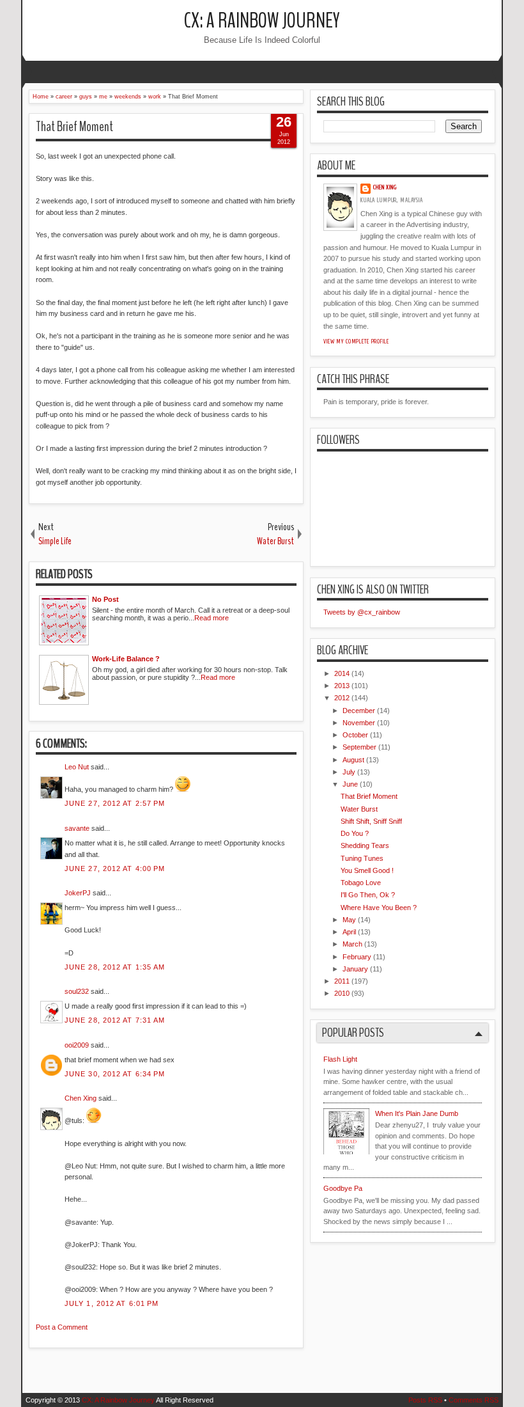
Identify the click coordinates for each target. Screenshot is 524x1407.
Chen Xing (80, 1098)
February (357, 957)
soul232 (77, 991)
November (359, 723)
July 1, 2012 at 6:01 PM (111, 1303)
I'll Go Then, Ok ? (368, 895)
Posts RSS (425, 1400)
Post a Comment (62, 1327)
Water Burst (359, 809)
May (349, 920)
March (352, 944)
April (349, 932)
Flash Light (340, 1059)
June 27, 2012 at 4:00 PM (115, 868)
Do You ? (355, 833)
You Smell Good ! (367, 870)
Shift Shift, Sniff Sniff (371, 821)
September (359, 747)
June (350, 784)
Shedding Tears (365, 845)
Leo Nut (77, 767)
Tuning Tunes (362, 858)
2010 (342, 993)
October (355, 735)
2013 (342, 685)
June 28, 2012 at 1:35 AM (115, 967)
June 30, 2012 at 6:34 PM (115, 1074)
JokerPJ (78, 893)
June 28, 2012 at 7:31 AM (115, 1020)
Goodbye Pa (342, 1188)
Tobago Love (361, 882)
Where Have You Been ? (379, 907)
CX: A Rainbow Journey (262, 20)
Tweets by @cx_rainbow (361, 612)
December (359, 710)
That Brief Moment (74, 126)
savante (77, 828)
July (349, 772)
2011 (342, 981)
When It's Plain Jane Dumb (416, 1113)
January (355, 969)
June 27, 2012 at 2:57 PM (115, 803)
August (353, 760)
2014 (342, 673)
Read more (211, 618)
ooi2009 (77, 1045)
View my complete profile (356, 341)
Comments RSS (473, 1400)
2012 (342, 698)
